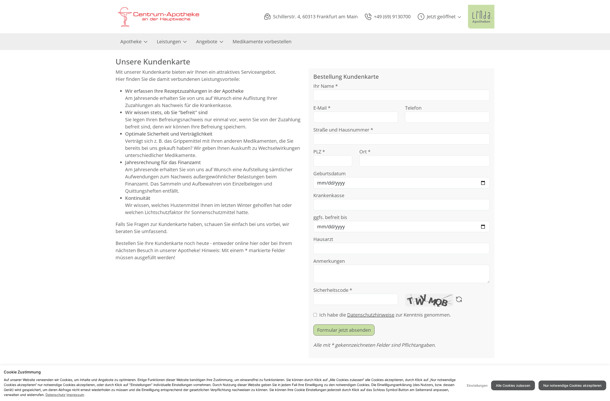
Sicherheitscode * (332, 290)
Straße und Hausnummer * (343, 130)
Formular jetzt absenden (344, 330)
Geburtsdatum (329, 173)
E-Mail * (321, 108)
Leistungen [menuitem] (169, 41)
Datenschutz (56, 395)
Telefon (413, 108)
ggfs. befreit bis (330, 217)
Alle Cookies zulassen (513, 385)
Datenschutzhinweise (370, 315)
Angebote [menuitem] (206, 41)
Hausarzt (323, 239)
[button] (439, 16)
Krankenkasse (328, 195)
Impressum (75, 395)
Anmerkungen (329, 261)
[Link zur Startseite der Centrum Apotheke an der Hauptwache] (158, 17)
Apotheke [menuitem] (131, 41)
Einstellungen (477, 385)
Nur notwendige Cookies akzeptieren (572, 385)
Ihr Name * (325, 86)
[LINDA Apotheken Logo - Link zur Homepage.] (481, 17)
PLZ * (319, 151)
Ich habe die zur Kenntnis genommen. (385, 315)
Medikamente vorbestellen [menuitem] (262, 41)
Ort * (365, 151)
